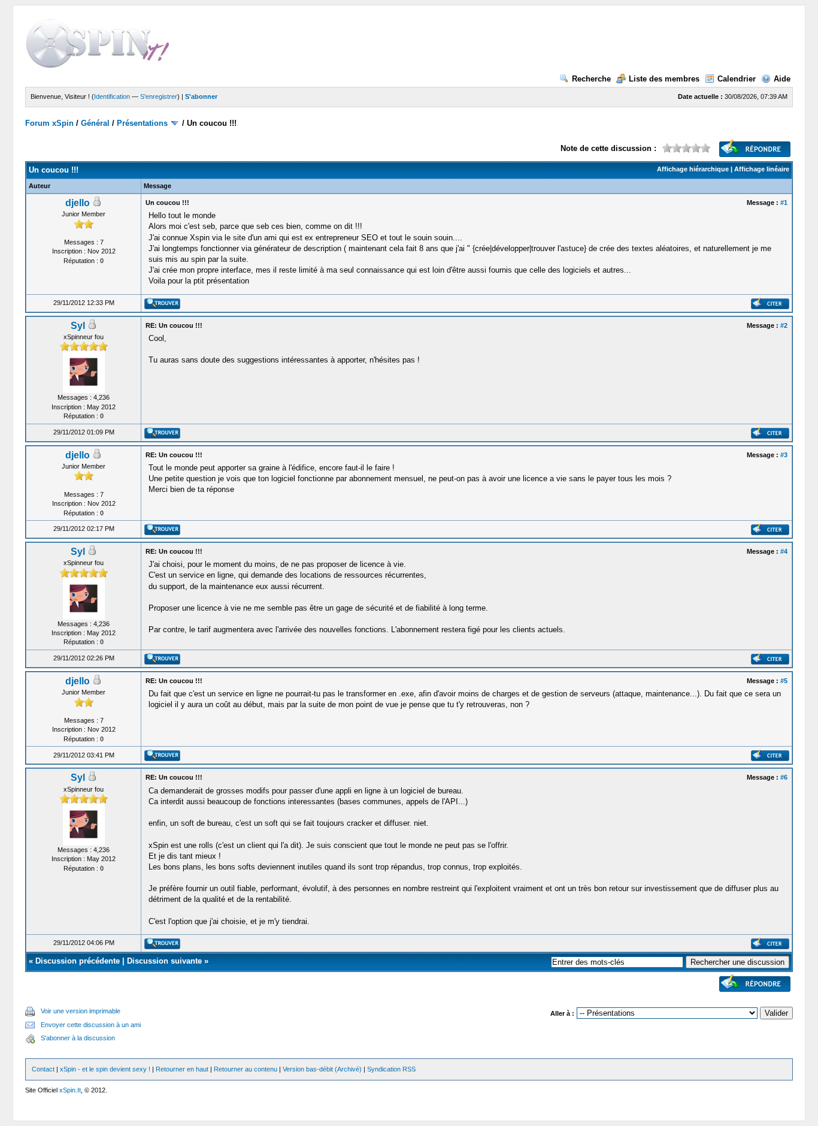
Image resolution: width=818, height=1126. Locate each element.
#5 (783, 680)
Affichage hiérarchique (693, 169)
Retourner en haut (182, 1069)
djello (77, 203)
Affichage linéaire (761, 169)
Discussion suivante (164, 960)
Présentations (142, 123)
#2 (783, 325)
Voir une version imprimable (80, 1011)
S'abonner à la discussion (78, 1038)
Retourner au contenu (245, 1069)
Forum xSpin (49, 123)
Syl (78, 326)
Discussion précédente (77, 960)
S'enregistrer (158, 96)
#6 (783, 777)
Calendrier (736, 78)
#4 (783, 551)
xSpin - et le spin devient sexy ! (105, 1069)
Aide (782, 78)
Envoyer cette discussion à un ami (91, 1024)
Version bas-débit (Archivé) (322, 1069)
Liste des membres (664, 78)
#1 (783, 202)
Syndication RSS (391, 1069)
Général (95, 123)
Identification (112, 96)
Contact (43, 1069)
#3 (783, 454)
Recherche (591, 78)
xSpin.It (70, 1090)
